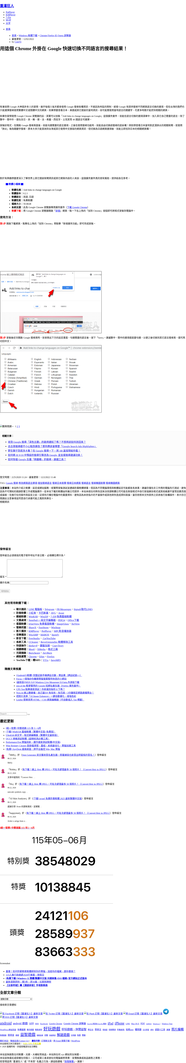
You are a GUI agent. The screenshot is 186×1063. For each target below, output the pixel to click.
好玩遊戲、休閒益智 (74, 1029)
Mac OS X (135, 1024)
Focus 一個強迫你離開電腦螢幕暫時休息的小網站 (41, 679)
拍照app (130, 1029)
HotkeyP (33, 645)
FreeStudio (34, 638)
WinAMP (33, 634)
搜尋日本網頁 (74, 483)
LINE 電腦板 (35, 609)
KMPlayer (10, 15)
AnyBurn (47, 653)
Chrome (33, 656)
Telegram (49, 609)
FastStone (44, 627)
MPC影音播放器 (62, 631)
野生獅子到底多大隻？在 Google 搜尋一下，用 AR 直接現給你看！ (44, 450)
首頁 (8, 29)
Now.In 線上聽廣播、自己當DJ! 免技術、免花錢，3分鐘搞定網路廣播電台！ (55, 693)
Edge (41, 656)
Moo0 (32, 649)
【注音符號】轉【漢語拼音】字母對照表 (27, 985)
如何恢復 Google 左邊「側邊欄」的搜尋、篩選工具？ (37, 459)
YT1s (45, 660)
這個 (58, 211)
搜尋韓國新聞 (98, 483)
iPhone (119, 1023)
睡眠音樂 (40, 1035)
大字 (8, 23)
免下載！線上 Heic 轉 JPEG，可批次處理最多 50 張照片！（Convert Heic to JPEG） (64, 769)
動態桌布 (38, 1030)
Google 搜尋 (12, 483)
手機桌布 (121, 1030)
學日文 (90, 1030)
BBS (37, 1024)
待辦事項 (112, 1030)
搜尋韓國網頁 (113, 483)
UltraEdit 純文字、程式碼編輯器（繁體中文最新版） (32, 735)
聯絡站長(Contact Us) (19, 1041)
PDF (143, 1023)
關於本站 (4, 1041)
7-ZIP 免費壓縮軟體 (61, 616)
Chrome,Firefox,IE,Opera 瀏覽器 (55, 35)
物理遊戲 (3, 1035)
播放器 (138, 1029)
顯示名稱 (4, 582)
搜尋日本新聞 (59, 483)
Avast (61, 613)
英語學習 (52, 1035)
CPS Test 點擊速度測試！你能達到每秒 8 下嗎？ (40, 689)
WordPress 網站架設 (8, 1030)
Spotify (55, 634)
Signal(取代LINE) (83, 609)
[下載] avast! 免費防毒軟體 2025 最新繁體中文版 (57, 798)
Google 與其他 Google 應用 (96, 1024)
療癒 (17, 1035)
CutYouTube (49, 638)
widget (149, 1024)
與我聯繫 (69, 1061)
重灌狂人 (7, 6)
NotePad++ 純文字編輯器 (42, 620)
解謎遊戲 (63, 1035)
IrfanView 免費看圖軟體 (41, 623)
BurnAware (34, 653)
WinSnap (55, 627)
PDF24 (61, 620)
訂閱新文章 (46, 1041)
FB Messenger (64, 609)
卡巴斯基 (43, 613)
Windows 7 (156, 1024)
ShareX (32, 627)
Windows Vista (167, 1024)
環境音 (11, 1035)
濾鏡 (168, 1030)
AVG (53, 613)
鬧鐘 (83, 1035)
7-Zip (8, 17)
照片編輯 (177, 1029)
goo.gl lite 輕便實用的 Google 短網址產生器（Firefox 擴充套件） (48, 686)
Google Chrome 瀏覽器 (75, 1023)
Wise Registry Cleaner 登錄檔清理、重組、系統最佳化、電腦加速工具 (41, 745)
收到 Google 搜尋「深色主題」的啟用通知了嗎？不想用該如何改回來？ (47, 442)
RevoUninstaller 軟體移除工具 (57, 642)
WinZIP (44, 616)
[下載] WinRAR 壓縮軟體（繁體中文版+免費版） (31, 731)
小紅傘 (32, 613)
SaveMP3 (56, 660)
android (6, 1023)
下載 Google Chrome (77, 207)
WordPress (75, 1041)
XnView (75, 623)
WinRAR (33, 616)
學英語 (105, 1030)
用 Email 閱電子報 (61, 1041)
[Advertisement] (87, 75)
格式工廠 (53, 649)
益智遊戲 (27, 1034)
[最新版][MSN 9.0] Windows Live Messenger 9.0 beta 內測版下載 (47, 682)
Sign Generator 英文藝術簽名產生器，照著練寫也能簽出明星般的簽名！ (58, 755)
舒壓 (46, 1035)
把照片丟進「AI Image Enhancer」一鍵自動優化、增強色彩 (46, 696)
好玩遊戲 (51, 1029)
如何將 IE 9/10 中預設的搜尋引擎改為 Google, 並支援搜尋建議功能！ (45, 455)
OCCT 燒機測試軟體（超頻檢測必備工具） (28, 738)
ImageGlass (63, 623)
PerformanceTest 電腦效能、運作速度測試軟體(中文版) (33, 742)
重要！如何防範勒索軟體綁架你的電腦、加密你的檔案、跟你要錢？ (41, 971)
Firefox (50, 656)
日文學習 (146, 1030)
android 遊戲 (20, 1023)
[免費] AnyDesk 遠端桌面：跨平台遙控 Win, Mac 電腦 (33, 749)
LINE (128, 1024)
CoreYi (18, 42)
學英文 (98, 1029)
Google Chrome (55, 1023)
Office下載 (73, 620)
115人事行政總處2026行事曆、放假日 (25, 975)
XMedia (41, 649)
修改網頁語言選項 (28, 483)
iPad (110, 1023)
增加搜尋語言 (45, 483)
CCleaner (33, 642)
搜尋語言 (86, 483)
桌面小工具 (160, 1029)
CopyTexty (58, 645)
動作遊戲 (30, 1030)
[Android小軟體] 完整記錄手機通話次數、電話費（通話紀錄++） (49, 675)
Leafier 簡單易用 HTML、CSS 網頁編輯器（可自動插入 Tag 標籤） (50, 699)
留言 (3, 577)
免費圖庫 (21, 1029)
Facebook (44, 1024)
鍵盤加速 (45, 645)
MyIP (8, 20)
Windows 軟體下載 (28, 35)
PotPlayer (10, 12)
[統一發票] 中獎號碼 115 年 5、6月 (23, 728)
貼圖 (79, 1035)
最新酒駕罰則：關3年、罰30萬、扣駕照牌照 (28, 982)
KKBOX (45, 634)
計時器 (73, 1035)
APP (31, 1023)
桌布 (152, 1030)
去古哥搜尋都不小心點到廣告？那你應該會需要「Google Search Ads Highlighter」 (52, 446)
